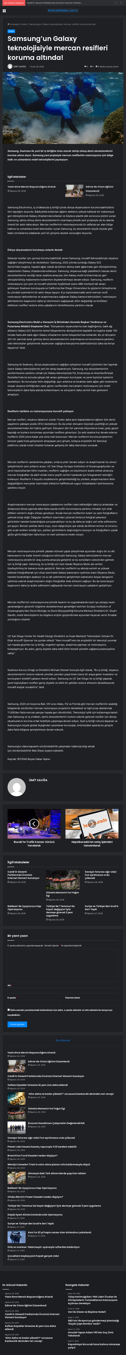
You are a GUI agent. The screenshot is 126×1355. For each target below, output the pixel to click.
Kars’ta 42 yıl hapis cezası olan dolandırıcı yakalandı (59, 1232)
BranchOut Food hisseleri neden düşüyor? (33, 1155)
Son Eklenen (63, 1040)
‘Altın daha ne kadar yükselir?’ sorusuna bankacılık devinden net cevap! (71, 1094)
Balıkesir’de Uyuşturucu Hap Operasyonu (24, 908)
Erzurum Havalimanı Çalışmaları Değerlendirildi (56, 1123)
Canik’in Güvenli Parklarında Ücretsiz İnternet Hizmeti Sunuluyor (60, 2)
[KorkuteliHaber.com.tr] (63, 10)
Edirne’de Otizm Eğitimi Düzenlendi (49, 1061)
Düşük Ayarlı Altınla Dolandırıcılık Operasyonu (35, 1214)
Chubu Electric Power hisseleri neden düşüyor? (35, 1197)
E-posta (12, 997)
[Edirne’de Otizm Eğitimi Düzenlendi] (74, 191)
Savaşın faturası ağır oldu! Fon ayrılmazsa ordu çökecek (100, 875)
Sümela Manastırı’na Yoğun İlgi (62, 894)
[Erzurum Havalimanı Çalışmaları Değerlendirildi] (17, 1128)
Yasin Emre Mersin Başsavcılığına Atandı (32, 186)
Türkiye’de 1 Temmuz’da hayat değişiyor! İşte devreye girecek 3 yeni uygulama (60, 911)
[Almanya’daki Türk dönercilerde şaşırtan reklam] (17, 1178)
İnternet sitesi (72, 997)
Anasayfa (15, 24)
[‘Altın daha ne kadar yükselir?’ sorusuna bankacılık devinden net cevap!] (17, 1098)
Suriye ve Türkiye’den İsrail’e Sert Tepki (101, 908)
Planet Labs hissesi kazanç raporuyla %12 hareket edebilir (42, 1146)
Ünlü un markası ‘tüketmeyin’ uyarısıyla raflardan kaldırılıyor (44, 1247)
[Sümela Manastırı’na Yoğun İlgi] (63, 879)
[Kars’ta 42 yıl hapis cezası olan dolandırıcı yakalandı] (17, 1237)
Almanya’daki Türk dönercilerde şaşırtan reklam (57, 1173)
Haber (24, 24)
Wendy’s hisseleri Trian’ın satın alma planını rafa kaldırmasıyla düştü (49, 1164)
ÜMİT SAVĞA (19, 66)
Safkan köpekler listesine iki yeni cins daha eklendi (38, 1085)
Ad (10, 985)
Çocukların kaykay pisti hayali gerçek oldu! (33, 1256)
